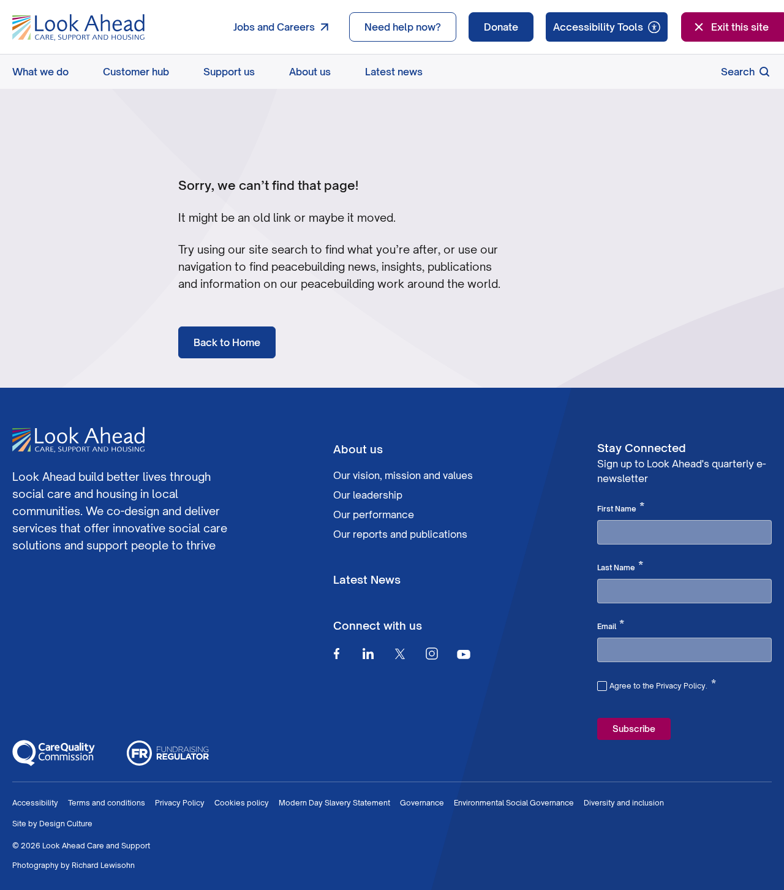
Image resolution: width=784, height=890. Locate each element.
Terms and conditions (106, 802)
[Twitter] (400, 653)
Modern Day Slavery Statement (334, 802)
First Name (620, 508)
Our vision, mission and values (403, 475)
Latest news (394, 72)
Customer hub (136, 72)
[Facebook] (336, 653)
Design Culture (65, 823)
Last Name (620, 566)
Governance (422, 802)
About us (310, 72)
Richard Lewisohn (103, 865)
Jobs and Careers (274, 27)
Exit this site (740, 27)
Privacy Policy (180, 802)
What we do (40, 72)
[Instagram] (432, 653)
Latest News (367, 579)
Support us (229, 72)
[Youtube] (463, 654)
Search (738, 72)
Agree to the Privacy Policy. (662, 684)
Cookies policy (241, 802)
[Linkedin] (368, 653)
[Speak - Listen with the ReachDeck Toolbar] (607, 27)
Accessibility (35, 802)
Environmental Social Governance (514, 802)
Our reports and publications (400, 534)
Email (610, 625)
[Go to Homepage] (78, 27)
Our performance (373, 514)
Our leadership (367, 495)
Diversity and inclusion (624, 802)
